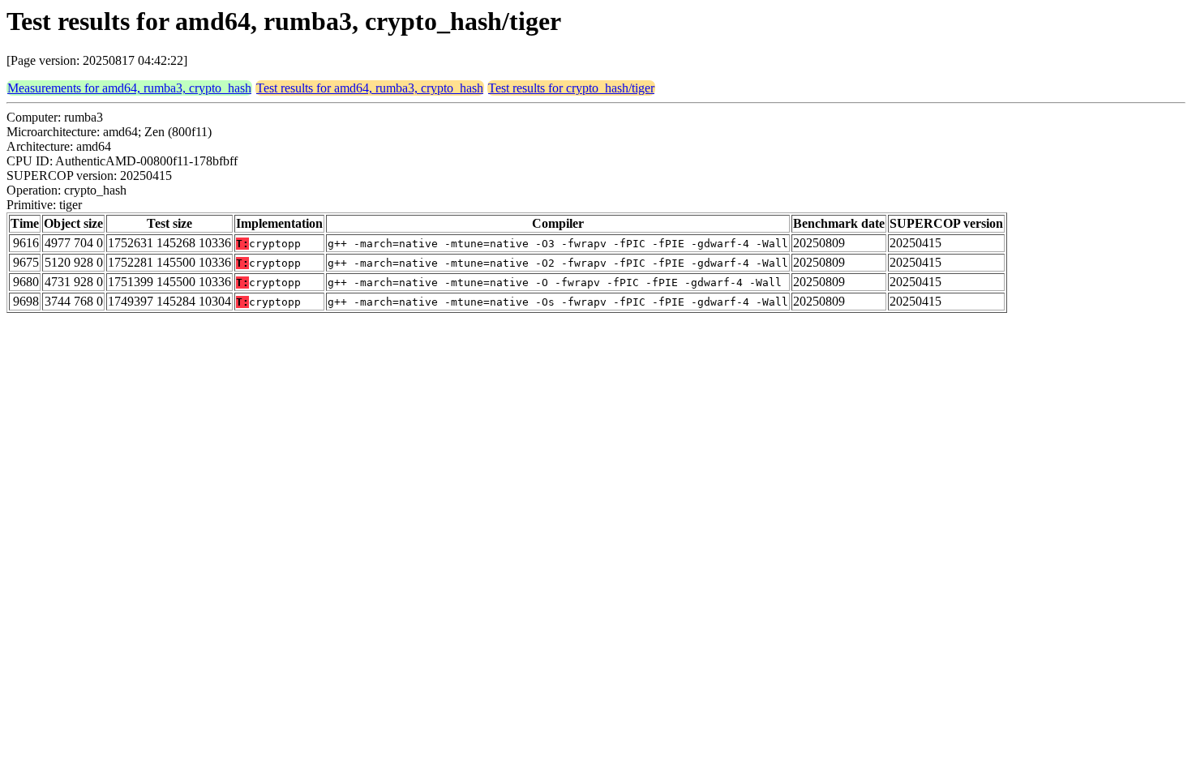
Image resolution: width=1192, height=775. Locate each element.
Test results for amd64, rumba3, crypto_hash (369, 88)
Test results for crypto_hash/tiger (571, 88)
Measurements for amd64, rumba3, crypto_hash (129, 88)
